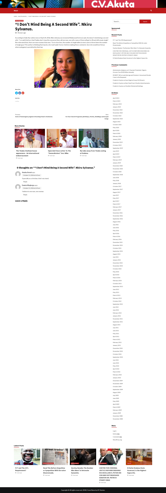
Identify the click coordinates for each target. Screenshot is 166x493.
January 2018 (117, 183)
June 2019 (116, 151)
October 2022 (117, 116)
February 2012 (117, 313)
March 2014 (116, 277)
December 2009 (118, 380)
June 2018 (116, 177)
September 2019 (118, 148)
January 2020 (117, 139)
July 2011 (116, 327)
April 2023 (116, 98)
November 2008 (118, 419)
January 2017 (117, 210)
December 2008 (118, 416)
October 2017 (117, 186)
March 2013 (116, 295)
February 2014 (117, 280)
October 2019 (117, 145)
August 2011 (116, 324)
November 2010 (118, 351)
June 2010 (116, 363)
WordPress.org (117, 440)
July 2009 (116, 395)
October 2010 (117, 354)
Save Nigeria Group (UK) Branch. (135, 80)
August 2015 (116, 254)
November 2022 (118, 113)
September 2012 (118, 304)
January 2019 (117, 163)
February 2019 (117, 160)
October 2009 (117, 386)
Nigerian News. (75, 463)
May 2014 (116, 272)
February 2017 (117, 207)
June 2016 (116, 227)
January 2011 (117, 345)
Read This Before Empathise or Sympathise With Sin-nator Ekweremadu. (130, 44)
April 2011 (116, 336)
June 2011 (116, 330)
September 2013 (118, 286)
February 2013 (117, 298)
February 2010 (117, 375)
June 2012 (116, 310)
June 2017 (116, 195)
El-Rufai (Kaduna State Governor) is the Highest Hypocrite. (130, 58)
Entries (116, 434)
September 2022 (118, 118)
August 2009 (116, 392)
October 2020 (117, 124)
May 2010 (116, 366)
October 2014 (117, 269)
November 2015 (118, 245)
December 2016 (118, 213)
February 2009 (117, 410)
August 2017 (116, 192)
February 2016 (117, 239)
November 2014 (118, 266)
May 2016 (116, 230)
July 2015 (116, 257)
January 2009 (117, 413)
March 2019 (116, 157)
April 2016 (116, 233)
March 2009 (116, 407)
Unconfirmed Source (48, 463)
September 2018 (118, 174)
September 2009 (118, 389)
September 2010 (118, 357)
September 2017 (118, 189)
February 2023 (117, 104)
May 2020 (116, 127)
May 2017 (116, 198)
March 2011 (116, 339)
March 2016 (116, 236)
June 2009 (116, 398)
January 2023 (117, 107)
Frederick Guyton (118, 80)
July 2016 (116, 224)
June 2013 (116, 289)
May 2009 (116, 401)
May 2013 (116, 292)
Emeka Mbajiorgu (28, 185)
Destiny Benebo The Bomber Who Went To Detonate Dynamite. (132, 48)
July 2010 (116, 360)
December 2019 (118, 142)
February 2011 (117, 342)
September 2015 (118, 251)
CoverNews (91, 490)
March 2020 (116, 133)
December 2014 (118, 263)
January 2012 (117, 316)
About (16, 11)
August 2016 (116, 221)
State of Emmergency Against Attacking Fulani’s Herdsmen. (34, 115)
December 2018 (118, 166)
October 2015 (117, 248)
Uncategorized (19, 20)
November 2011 (118, 319)
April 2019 (116, 154)
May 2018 (116, 180)
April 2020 (116, 130)
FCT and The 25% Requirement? (122, 40)
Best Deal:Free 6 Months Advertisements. (137, 83)
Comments (117, 437)
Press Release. (102, 463)
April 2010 (116, 369)
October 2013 (117, 283)
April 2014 (116, 274)
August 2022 (116, 121)
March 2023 (116, 101)
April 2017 (116, 201)
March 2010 (116, 372)
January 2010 (117, 377)
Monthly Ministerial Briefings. (134, 86)
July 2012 (116, 307)
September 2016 (118, 219)
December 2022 (118, 110)
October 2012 (117, 301)
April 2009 (116, 404)
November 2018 (118, 168)
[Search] (151, 10)
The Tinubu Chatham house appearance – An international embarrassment (27, 153)
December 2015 (118, 242)
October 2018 (117, 171)
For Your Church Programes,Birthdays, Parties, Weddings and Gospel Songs (87, 117)
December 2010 (118, 348)
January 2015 (117, 260)
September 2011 (118, 322)
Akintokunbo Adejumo (119, 70)
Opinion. (17, 463)
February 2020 (117, 136)
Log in (114, 431)
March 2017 (116, 204)
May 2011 (116, 333)
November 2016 (118, 216)
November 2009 (118, 383)
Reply (25, 182)
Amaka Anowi (27, 172)
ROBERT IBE (117, 75)
